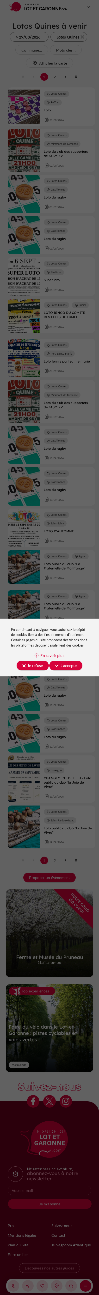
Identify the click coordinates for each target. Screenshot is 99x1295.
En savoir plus (52, 655)
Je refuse (35, 665)
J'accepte (69, 665)
